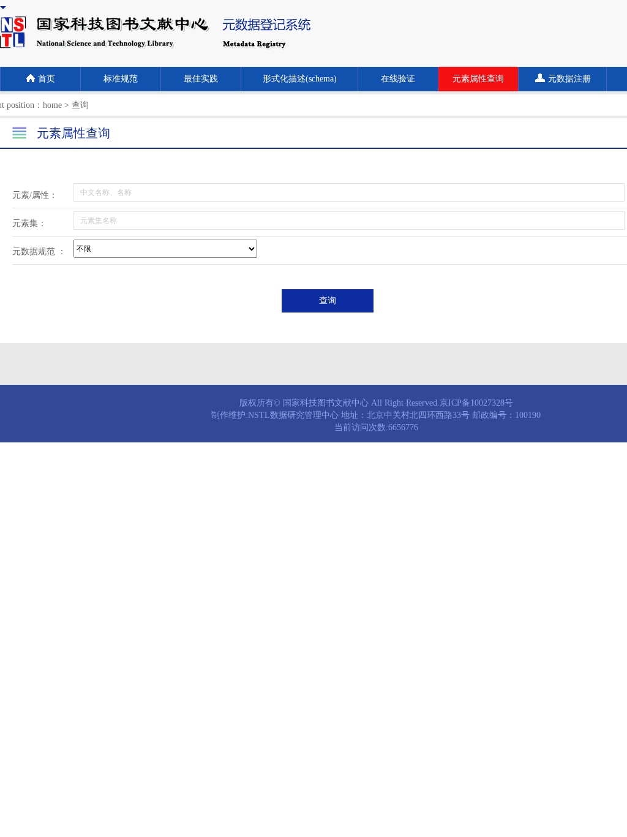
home (52, 105)
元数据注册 (569, 78)
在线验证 (398, 78)
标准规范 (120, 78)
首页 (46, 78)
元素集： (29, 223)
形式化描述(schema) (300, 78)
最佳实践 (201, 78)
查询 (327, 300)
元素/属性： (35, 195)
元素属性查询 (478, 78)
